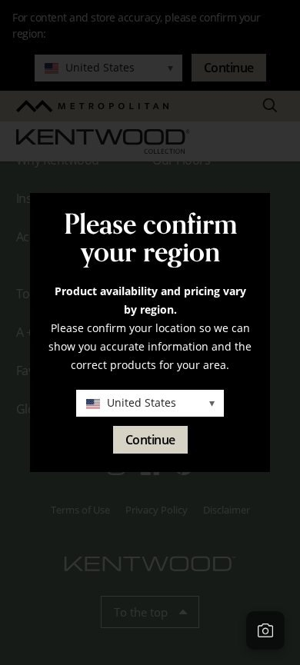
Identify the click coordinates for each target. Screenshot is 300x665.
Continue (150, 439)
